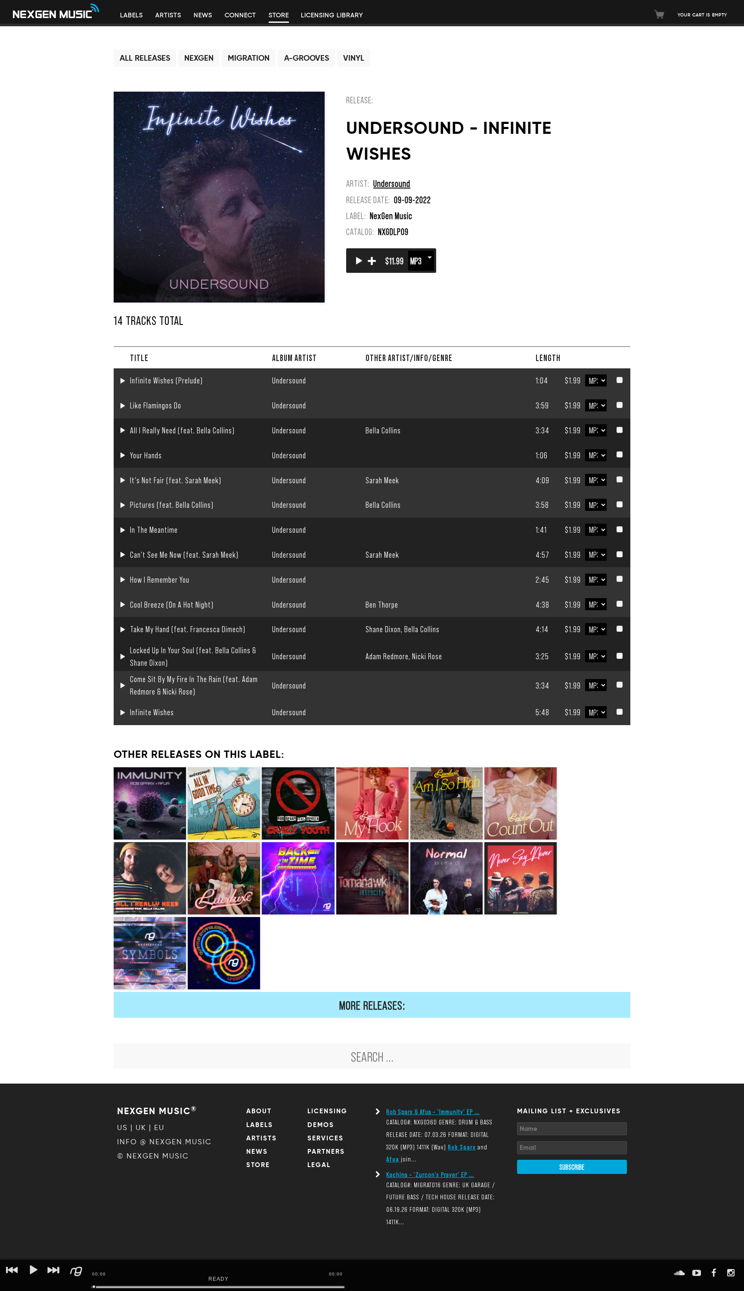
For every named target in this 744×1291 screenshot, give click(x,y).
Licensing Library (332, 15)
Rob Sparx (462, 1147)
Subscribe (571, 1166)
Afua (392, 1159)
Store (279, 15)
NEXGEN (199, 58)
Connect (240, 15)
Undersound (391, 183)
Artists (168, 15)
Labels (131, 15)
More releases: (372, 1005)
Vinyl (353, 58)
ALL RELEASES (145, 58)
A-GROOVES (306, 58)
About (259, 1111)
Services (325, 1138)
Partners (326, 1151)
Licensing (327, 1111)
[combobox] (372, 1056)
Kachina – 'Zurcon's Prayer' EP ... (430, 1174)
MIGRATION (249, 58)
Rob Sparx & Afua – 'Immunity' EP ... (433, 1111)
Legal (319, 1165)
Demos (320, 1125)
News (203, 15)
